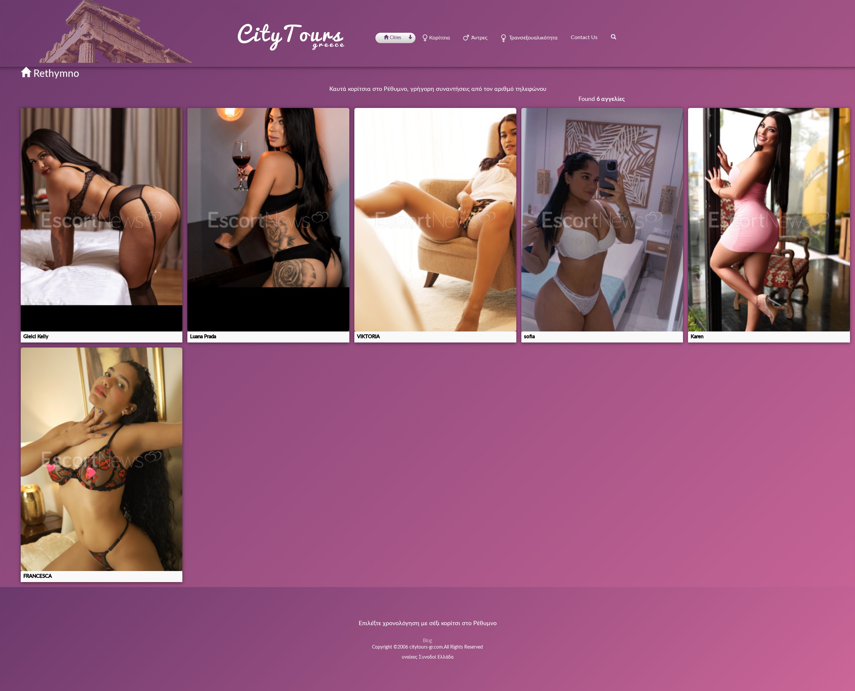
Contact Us (584, 37)
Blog (427, 640)
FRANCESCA (37, 576)
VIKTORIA (368, 336)
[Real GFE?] (102, 459)
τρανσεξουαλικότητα (531, 37)
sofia (529, 336)
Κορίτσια (439, 37)
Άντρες (478, 37)
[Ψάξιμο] (613, 37)
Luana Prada (203, 336)
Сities (395, 37)
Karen (697, 336)
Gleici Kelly (35, 336)
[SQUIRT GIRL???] (435, 220)
